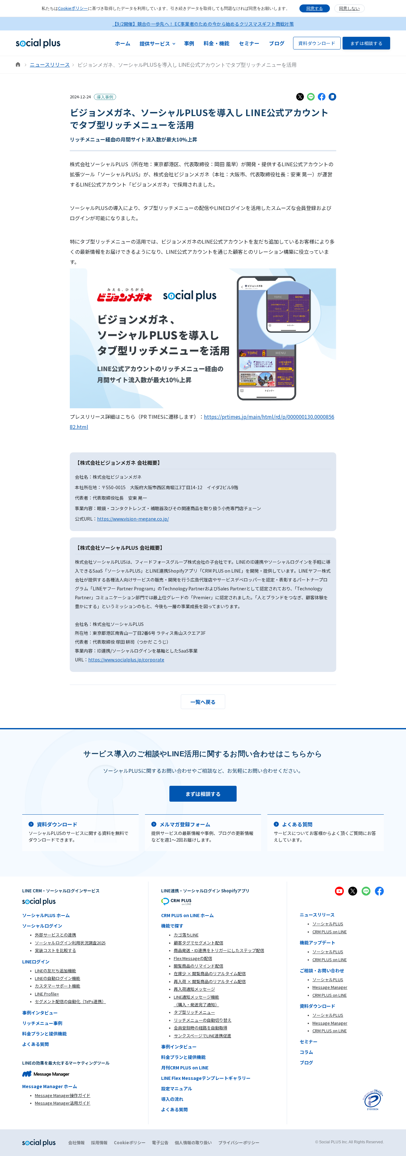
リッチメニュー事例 (42, 1023)
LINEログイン (35, 961)
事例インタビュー (40, 1012)
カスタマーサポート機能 (57, 986)
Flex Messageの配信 (193, 958)
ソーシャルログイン (42, 926)
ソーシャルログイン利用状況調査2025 (70, 943)
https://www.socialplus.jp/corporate (126, 659)
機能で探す (172, 926)
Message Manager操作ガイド (62, 1095)
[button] (157, 43)
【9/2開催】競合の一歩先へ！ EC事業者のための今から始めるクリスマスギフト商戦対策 (203, 24)
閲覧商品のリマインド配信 (198, 966)
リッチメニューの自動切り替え (203, 1020)
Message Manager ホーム (49, 1086)
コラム (306, 1052)
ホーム (123, 43)
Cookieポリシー (73, 8)
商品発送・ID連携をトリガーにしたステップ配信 (219, 950)
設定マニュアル (176, 1088)
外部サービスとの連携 (55, 935)
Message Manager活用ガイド (62, 1103)
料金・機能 (216, 43)
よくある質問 (35, 1044)
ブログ (277, 43)
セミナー (249, 43)
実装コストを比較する (55, 950)
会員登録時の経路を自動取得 (200, 1028)
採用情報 (99, 1143)
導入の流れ (172, 1099)
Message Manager (329, 987)
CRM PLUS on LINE (329, 932)
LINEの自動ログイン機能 (57, 978)
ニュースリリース (50, 64)
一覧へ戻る (203, 702)
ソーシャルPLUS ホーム (46, 915)
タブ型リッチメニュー (194, 1012)
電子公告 (160, 1143)
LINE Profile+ (47, 994)
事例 (189, 43)
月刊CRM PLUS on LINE (184, 1067)
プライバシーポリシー (238, 1143)
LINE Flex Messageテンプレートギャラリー (206, 1078)
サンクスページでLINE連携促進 (202, 1036)
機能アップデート (317, 942)
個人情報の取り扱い (193, 1143)
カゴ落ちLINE (186, 935)
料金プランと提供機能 (44, 1033)
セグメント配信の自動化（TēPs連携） (70, 1001)
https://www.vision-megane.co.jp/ (133, 519)
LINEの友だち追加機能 (55, 971)
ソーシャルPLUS (327, 924)
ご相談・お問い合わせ (322, 970)
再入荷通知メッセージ (194, 989)
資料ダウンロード (317, 43)
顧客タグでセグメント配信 (198, 943)
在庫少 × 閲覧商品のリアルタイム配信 (210, 973)
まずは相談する (366, 43)
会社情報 (76, 1143)
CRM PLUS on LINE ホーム (187, 915)
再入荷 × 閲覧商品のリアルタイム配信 (210, 981)
